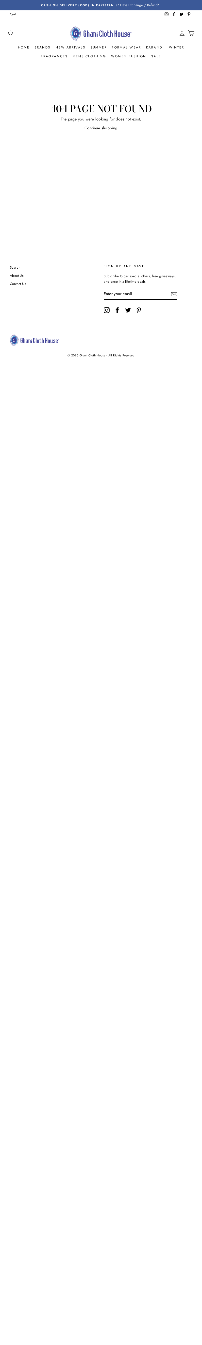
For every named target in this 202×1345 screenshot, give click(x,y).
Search (15, 267)
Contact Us (18, 283)
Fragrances (54, 56)
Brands (42, 47)
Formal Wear (126, 47)
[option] (101, 5)
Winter (176, 47)
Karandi (155, 47)
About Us (16, 275)
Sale (156, 56)
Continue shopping (101, 128)
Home (24, 47)
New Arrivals (70, 47)
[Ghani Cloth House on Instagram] (107, 310)
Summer (98, 47)
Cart (13, 14)
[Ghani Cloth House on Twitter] (128, 310)
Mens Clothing (89, 56)
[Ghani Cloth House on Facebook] (117, 310)
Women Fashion (128, 56)
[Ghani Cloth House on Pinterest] (139, 310)
